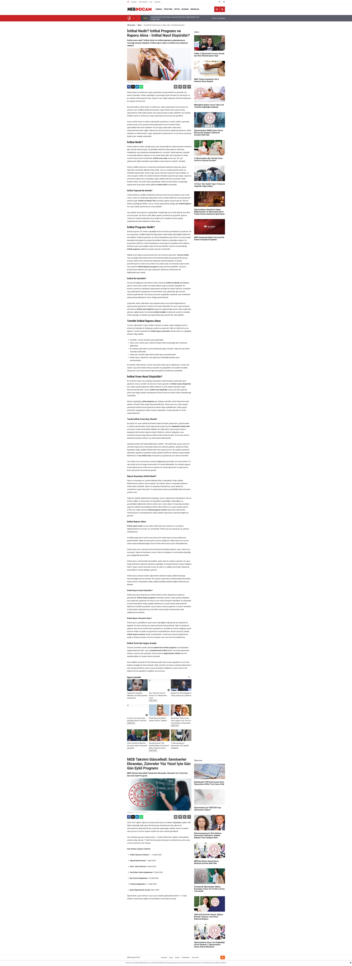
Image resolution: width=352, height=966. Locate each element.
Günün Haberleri (143, 2)
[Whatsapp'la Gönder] (141, 87)
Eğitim (177, 9)
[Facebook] (129, 87)
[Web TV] (220, 2)
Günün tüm (218, 18)
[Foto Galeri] (224, 2)
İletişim (177, 957)
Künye (171, 957)
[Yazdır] (175, 87)
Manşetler (134, 2)
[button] (180, 87)
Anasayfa (132, 25)
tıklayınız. (224, 962)
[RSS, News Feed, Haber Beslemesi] (222, 957)
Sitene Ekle (157, 2)
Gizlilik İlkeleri (186, 957)
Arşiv (151, 2)
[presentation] (133, 18)
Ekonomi (185, 9)
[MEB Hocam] (139, 9)
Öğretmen (168, 9)
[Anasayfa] (128, 2)
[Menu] (217, 9)
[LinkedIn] (137, 87)
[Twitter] (133, 87)
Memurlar (194, 9)
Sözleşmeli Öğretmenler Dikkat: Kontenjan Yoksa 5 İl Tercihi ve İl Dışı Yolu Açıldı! (174, 18)
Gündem (158, 9)
